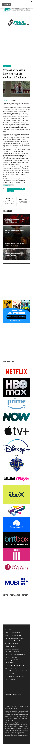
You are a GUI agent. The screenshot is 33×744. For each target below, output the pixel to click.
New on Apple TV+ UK (11, 660)
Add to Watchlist (8, 185)
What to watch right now (12, 632)
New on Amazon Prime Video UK (15, 654)
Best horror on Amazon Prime (14, 638)
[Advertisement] (16, 47)
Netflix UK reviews (10, 646)
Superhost (10, 191)
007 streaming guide (11, 668)
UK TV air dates (9, 673)
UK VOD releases (10, 679)
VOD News (7, 66)
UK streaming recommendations (15, 665)
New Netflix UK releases (12, 652)
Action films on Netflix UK (13, 694)
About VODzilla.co (10, 630)
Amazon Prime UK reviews (13, 649)
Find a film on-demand (11, 643)
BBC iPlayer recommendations (14, 635)
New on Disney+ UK (11, 657)
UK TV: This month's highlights (14, 676)
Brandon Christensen (13, 189)
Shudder (22, 189)
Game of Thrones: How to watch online (17, 671)
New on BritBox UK (10, 663)
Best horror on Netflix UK (13, 641)
